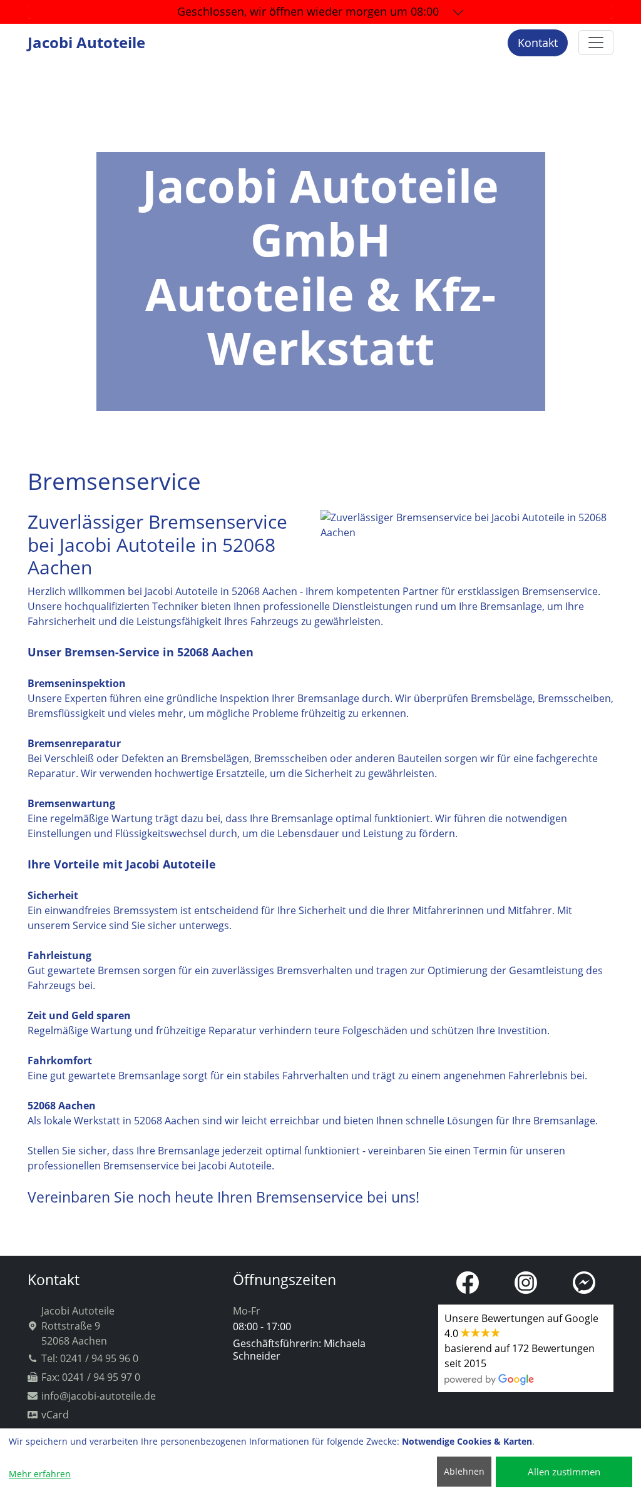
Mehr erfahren (40, 1474)
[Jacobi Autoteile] (595, 42)
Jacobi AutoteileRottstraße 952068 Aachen (78, 1326)
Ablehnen (464, 1471)
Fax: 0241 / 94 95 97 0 (90, 1377)
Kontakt (538, 42)
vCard (55, 1415)
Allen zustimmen (564, 1471)
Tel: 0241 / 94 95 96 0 (89, 1358)
